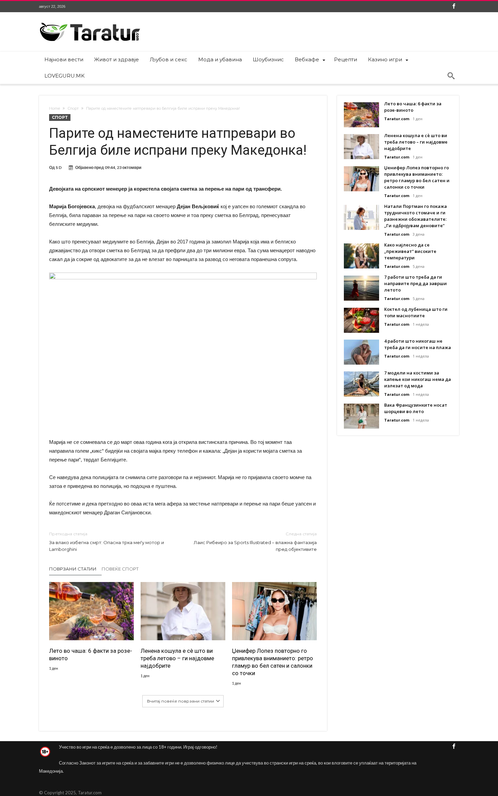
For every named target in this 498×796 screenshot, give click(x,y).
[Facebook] (453, 6)
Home (54, 108)
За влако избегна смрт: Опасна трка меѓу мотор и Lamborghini (106, 541)
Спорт (73, 108)
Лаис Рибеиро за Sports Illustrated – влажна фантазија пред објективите (255, 541)
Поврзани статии (73, 569)
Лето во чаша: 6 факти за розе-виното (90, 654)
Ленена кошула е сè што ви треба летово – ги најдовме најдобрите (177, 658)
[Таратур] (90, 22)
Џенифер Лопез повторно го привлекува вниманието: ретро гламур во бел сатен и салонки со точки (272, 661)
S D (59, 167)
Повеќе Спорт (120, 569)
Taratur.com (396, 118)
